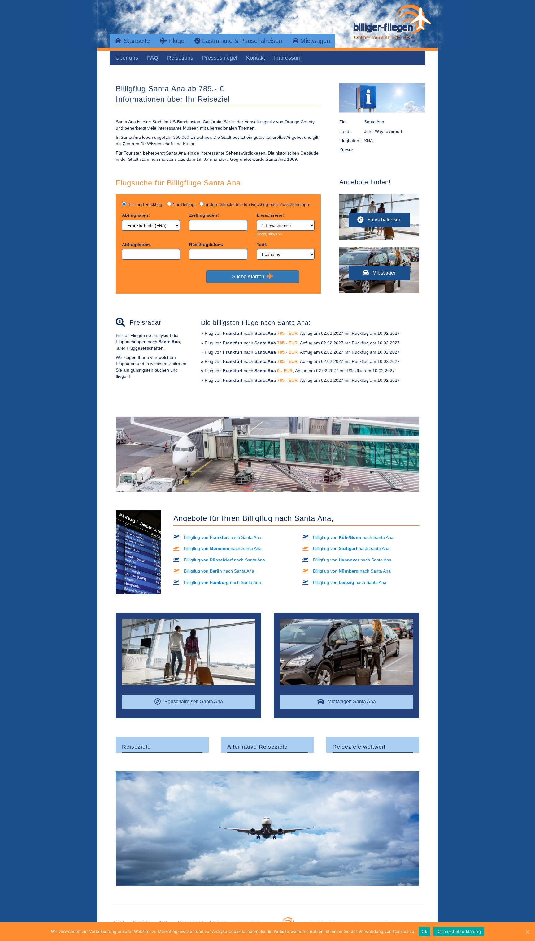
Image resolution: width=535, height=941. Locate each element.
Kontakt (255, 58)
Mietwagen (314, 40)
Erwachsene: (270, 215)
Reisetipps (180, 58)
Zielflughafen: (204, 215)
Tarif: (262, 244)
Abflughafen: (136, 215)
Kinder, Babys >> (269, 234)
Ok (424, 931)
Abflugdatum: (136, 244)
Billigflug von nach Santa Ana (222, 537)
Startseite (136, 40)
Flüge (175, 40)
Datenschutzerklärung (459, 931)
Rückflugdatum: (206, 244)
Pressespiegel (219, 58)
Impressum (288, 58)
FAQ (152, 58)
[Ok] (527, 932)
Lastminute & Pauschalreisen (241, 40)
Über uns (126, 58)
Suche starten (249, 276)
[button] (379, 220)
